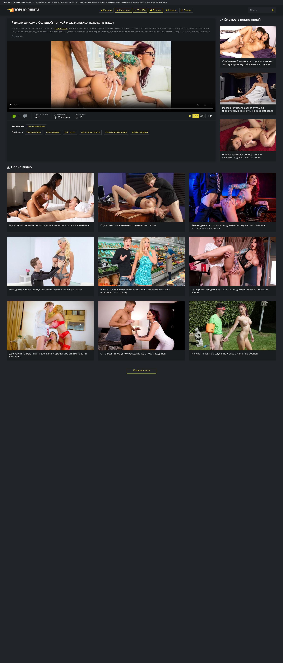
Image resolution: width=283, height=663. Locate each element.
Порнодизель (34, 132)
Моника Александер (116, 132)
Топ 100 (140, 10)
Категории (123, 10)
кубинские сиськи (90, 132)
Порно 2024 (62, 28)
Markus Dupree (140, 132)
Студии (186, 10)
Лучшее (155, 10)
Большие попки (36, 126)
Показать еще (141, 371)
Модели (171, 10)
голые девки (52, 132)
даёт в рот (70, 132)
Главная (106, 10)
